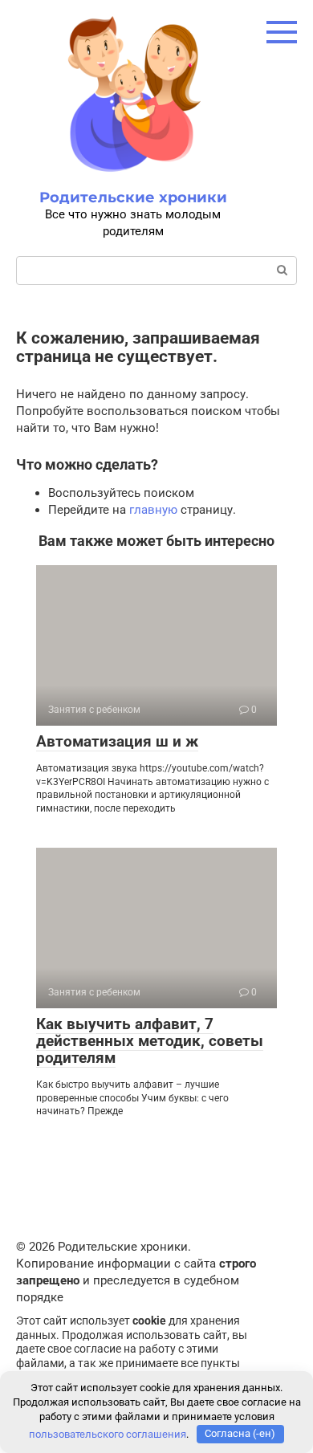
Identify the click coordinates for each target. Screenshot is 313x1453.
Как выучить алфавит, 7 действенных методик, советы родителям (149, 1041)
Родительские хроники (133, 197)
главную (153, 510)
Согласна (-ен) (240, 1433)
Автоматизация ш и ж (117, 741)
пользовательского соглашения (107, 1433)
